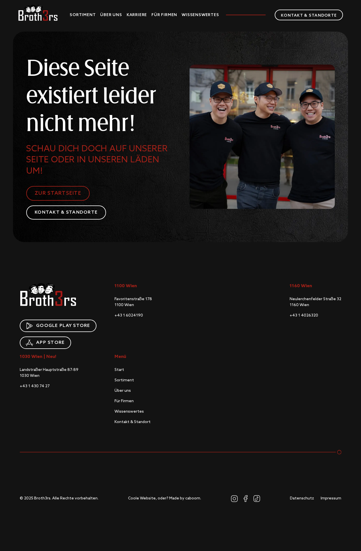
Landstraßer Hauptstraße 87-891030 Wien (49, 373)
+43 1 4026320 (304, 315)
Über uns (111, 15)
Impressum (331, 498)
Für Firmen (164, 15)
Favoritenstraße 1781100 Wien (133, 302)
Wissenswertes (200, 15)
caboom (192, 498)
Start (119, 370)
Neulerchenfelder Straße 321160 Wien (315, 302)
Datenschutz (302, 498)
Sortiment (83, 15)
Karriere (137, 15)
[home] (38, 13)
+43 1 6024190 (129, 315)
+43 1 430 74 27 (35, 386)
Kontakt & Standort (133, 422)
